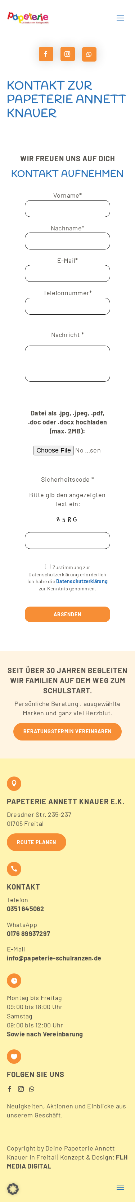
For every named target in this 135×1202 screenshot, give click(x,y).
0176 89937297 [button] (28, 933)
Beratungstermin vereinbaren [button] (67, 731)
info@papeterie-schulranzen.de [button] (54, 958)
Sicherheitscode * (67, 479)
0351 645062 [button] (25, 909)
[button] (45, 18)
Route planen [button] (36, 842)
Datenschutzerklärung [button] (82, 581)
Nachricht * (67, 334)
